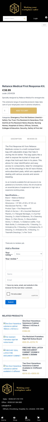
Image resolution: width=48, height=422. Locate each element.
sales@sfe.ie (6, 406)
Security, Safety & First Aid (31, 128)
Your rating (8, 254)
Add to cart (22, 111)
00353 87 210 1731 (16, 399)
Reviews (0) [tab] (32, 139)
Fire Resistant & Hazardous (28, 120)
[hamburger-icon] (44, 24)
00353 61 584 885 (15, 402)
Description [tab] (16, 139)
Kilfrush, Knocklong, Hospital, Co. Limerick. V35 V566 (23, 409)
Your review (11, 259)
